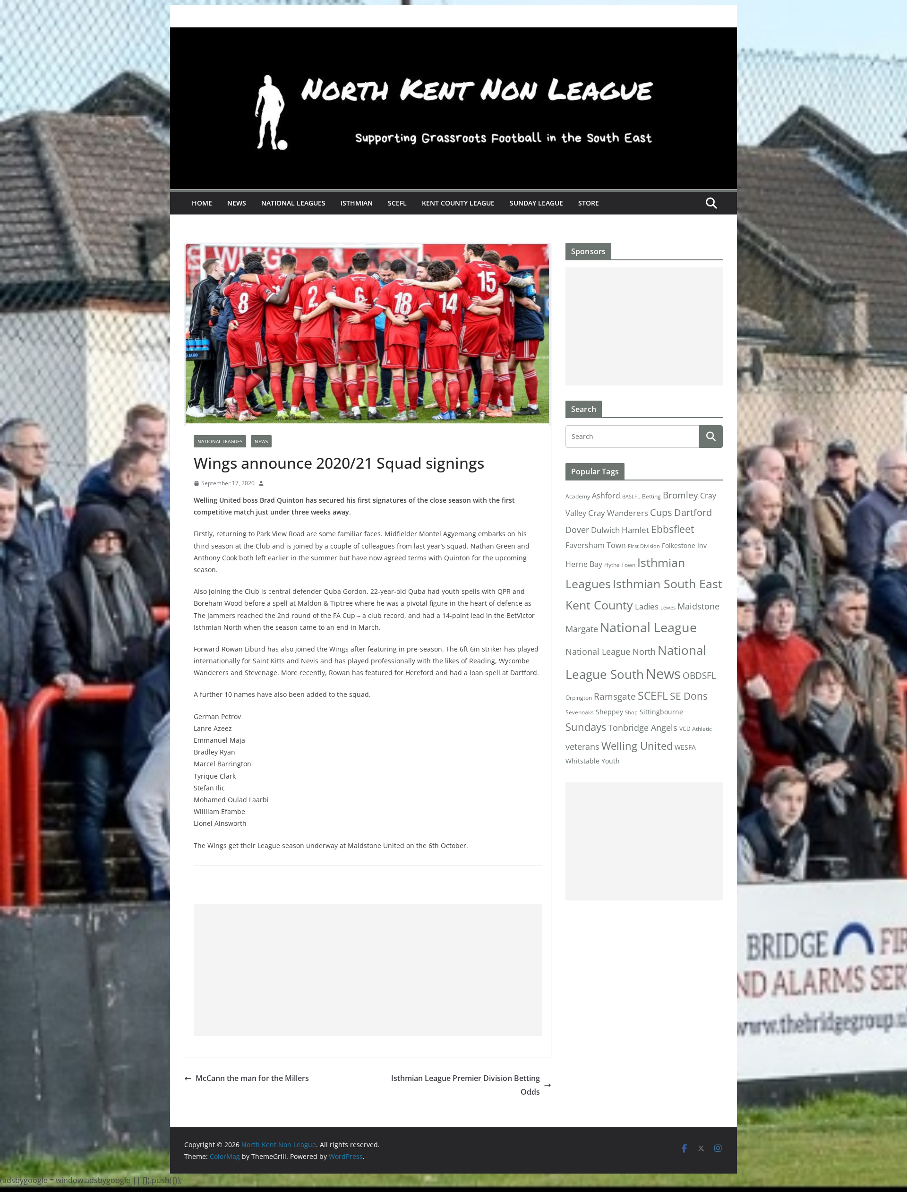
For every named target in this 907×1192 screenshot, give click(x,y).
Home (202, 202)
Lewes (668, 607)
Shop (631, 712)
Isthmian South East (667, 583)
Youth (610, 760)
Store (588, 202)
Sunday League (536, 202)
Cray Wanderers (618, 512)
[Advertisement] (368, 970)
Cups (661, 512)
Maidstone (698, 606)
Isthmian (357, 202)
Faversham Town (595, 545)
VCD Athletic (695, 729)
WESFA (685, 747)
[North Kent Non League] (453, 34)
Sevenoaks (579, 712)
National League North (610, 651)
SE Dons (689, 696)
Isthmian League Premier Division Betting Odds (465, 1085)
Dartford (693, 512)
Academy (577, 496)
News (236, 202)
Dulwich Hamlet (620, 529)
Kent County (599, 605)
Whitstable (582, 761)
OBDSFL (699, 675)
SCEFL (397, 202)
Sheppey (609, 712)
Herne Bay (583, 563)
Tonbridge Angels (642, 727)
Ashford (606, 495)
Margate (581, 629)
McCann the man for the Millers (252, 1078)
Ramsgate (615, 696)
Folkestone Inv (684, 545)
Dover (577, 529)
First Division (644, 546)
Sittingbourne (661, 712)
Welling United (637, 746)
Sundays (585, 727)
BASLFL (631, 496)
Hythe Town (619, 565)
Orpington (578, 698)
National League (648, 627)
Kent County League (458, 202)
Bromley (680, 495)
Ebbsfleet (672, 529)
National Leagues (293, 202)
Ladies (647, 606)
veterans (582, 746)
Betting (651, 496)
